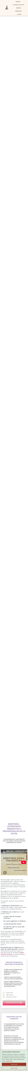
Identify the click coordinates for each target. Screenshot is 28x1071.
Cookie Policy (9, 1061)
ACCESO (19, 14)
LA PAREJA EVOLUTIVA (18, 4)
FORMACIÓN (18, 11)
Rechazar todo (14, 1068)
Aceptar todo (14, 1064)
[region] (14, 1060)
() (12, 953)
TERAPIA (18, 1)
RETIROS (18, 8)
